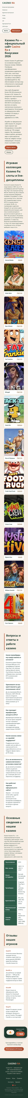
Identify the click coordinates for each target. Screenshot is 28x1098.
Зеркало (17, 1082)
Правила (19, 1078)
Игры (3, 15)
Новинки (4, 10)
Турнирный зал (6, 23)
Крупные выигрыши (8, 12)
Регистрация (16, 31)
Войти (6, 31)
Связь (4, 18)
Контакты (11, 1082)
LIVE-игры (5, 26)
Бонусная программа (8, 7)
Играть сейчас (11, 147)
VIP (3, 21)
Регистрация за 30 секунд (14, 1049)
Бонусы (9, 152)
